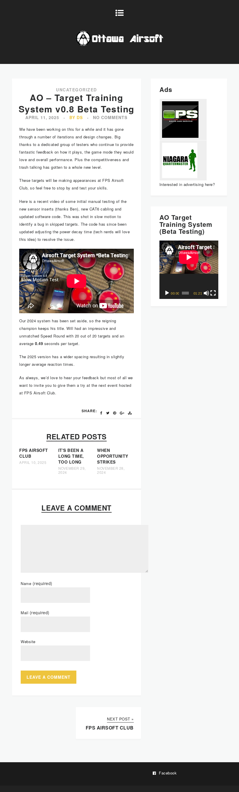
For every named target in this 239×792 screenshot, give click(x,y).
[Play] (167, 293)
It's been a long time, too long (71, 456)
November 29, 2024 (72, 470)
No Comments (110, 117)
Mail (35, 612)
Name (36, 583)
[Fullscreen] (213, 293)
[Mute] (206, 293)
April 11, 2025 (42, 117)
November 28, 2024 (110, 470)
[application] (188, 270)
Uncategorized (76, 90)
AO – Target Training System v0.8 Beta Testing (76, 103)
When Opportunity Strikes (112, 456)
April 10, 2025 (32, 462)
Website (28, 641)
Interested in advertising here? (187, 184)
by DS (76, 117)
